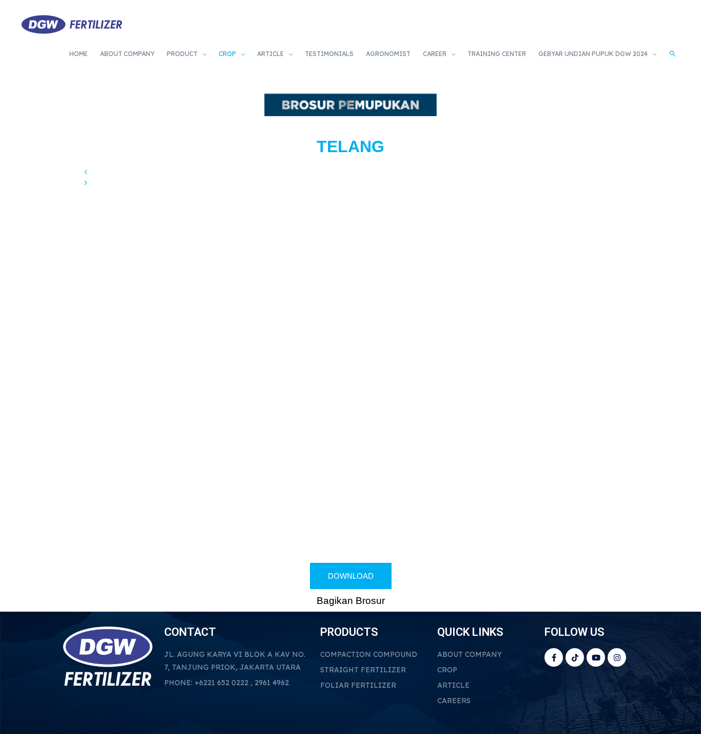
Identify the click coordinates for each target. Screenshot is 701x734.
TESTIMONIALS (329, 54)
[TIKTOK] (575, 657)
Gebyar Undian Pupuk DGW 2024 (593, 54)
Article (270, 54)
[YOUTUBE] (596, 657)
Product (182, 54)
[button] (350, 172)
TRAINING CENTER (497, 54)
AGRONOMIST (388, 54)
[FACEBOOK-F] (553, 657)
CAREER (434, 54)
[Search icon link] (673, 54)
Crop (227, 54)
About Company (127, 54)
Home (78, 54)
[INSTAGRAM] (617, 657)
